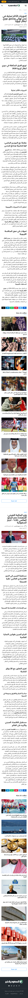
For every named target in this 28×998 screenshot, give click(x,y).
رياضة (25, 13)
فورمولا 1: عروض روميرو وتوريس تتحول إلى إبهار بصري (15, 373)
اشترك (4, 1)
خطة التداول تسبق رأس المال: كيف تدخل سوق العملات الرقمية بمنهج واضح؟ (15, 903)
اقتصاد (25, 512)
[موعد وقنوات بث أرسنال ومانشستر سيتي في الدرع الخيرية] (14, 425)
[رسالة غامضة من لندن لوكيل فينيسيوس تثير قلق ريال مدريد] (14, 485)
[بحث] (2, 5)
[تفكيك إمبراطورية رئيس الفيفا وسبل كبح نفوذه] (14, 466)
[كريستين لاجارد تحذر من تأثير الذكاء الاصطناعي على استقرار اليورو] (14, 887)
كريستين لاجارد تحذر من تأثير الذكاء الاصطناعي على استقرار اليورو (15, 897)
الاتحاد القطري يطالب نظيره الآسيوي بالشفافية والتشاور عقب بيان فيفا (15, 455)
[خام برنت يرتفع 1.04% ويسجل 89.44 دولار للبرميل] (14, 934)
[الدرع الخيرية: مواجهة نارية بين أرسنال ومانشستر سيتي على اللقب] (14, 404)
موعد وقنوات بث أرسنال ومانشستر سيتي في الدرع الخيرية (15, 434)
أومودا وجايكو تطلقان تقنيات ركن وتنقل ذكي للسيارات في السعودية (16, 963)
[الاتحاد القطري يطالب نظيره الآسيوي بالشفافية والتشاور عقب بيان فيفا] (14, 445)
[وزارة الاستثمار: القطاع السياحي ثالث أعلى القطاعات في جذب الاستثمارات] (14, 806)
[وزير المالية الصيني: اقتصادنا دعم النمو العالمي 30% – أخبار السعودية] (14, 537)
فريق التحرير (17, 24)
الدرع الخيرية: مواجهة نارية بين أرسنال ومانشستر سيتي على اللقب (14, 414)
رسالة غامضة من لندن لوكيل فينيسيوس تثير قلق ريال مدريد (14, 494)
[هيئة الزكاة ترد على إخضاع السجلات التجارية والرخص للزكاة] (14, 913)
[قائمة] (26, 5)
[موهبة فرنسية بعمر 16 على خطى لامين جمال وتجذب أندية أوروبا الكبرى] (14, 384)
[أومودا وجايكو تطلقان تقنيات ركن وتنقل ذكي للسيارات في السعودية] (14, 953)
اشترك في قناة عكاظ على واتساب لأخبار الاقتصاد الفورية (14, 876)
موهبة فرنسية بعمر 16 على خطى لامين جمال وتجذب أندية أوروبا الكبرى (15, 394)
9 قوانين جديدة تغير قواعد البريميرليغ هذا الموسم (14, 353)
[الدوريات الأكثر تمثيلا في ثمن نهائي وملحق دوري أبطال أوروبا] (14, 36)
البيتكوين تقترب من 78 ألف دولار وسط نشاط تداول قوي (15, 856)
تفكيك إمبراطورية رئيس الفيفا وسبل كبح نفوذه (15, 475)
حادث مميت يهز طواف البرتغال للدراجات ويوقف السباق (15, 334)
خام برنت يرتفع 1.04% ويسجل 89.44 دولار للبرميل (14, 943)
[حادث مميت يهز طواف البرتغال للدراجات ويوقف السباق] (14, 324)
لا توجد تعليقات (22, 26)
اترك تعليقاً (14, 501)
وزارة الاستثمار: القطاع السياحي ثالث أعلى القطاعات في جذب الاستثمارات (16, 816)
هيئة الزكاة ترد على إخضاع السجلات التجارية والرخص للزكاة (16, 923)
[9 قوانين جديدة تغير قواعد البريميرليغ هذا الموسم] (14, 344)
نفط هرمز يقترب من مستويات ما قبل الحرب (16, 836)
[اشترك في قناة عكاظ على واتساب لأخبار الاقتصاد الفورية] (14, 866)
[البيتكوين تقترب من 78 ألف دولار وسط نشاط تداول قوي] (14, 846)
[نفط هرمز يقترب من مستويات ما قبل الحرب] (14, 827)
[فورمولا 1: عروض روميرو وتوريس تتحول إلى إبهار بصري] (14, 363)
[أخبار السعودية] (14, 5)
